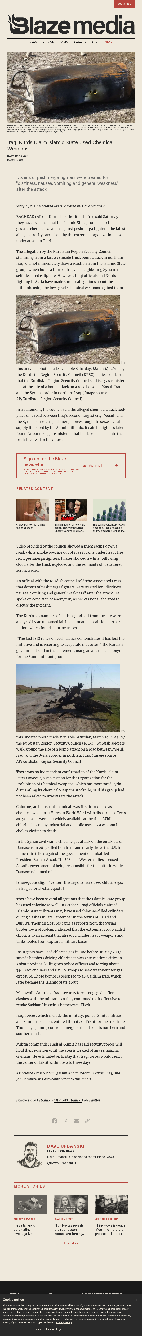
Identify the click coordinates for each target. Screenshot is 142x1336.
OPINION (48, 42)
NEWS (33, 42)
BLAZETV (80, 42)
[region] (71, 1315)
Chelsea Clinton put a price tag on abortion (30, 526)
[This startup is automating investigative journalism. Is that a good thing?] (30, 1204)
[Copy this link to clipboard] (87, 1121)
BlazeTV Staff (63, 1219)
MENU (109, 42)
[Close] (136, 1300)
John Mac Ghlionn (107, 1219)
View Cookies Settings (48, 1329)
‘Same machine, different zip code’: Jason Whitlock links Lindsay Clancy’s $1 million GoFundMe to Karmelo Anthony (70, 528)
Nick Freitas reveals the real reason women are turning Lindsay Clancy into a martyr (70, 1230)
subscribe (124, 4)
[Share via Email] (76, 1121)
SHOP (95, 42)
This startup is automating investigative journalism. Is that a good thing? (28, 1230)
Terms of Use (73, 469)
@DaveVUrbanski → (61, 1163)
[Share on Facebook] (54, 1121)
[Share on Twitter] (65, 1121)
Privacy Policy (57, 469)
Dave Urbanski (18, 156)
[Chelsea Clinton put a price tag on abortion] (32, 509)
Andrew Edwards (24, 1219)
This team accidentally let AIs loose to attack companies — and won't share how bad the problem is (109, 528)
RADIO (64, 42)
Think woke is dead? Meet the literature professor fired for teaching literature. (110, 1230)
